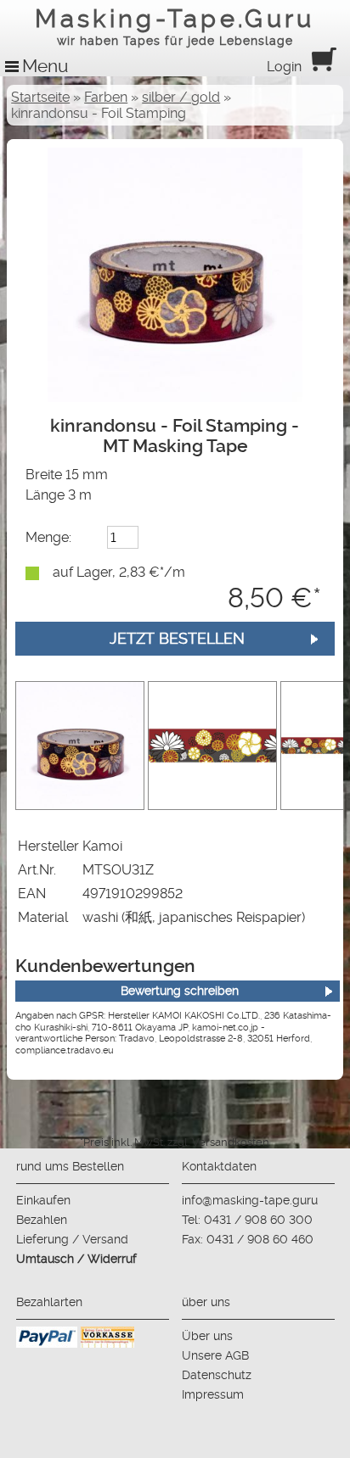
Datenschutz (216, 1375)
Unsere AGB (215, 1355)
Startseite (40, 97)
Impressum (213, 1394)
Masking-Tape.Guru (174, 25)
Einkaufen (43, 1200)
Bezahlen (41, 1219)
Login (284, 67)
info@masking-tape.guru (250, 1200)
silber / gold (181, 97)
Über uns (207, 1336)
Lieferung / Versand (72, 1239)
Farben (105, 97)
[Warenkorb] (324, 67)
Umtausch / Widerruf (76, 1258)
